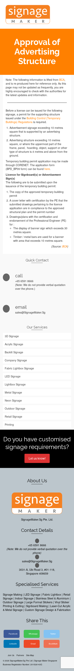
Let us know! (37, 458)
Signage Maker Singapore (45, 660)
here (47, 169)
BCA (62, 80)
